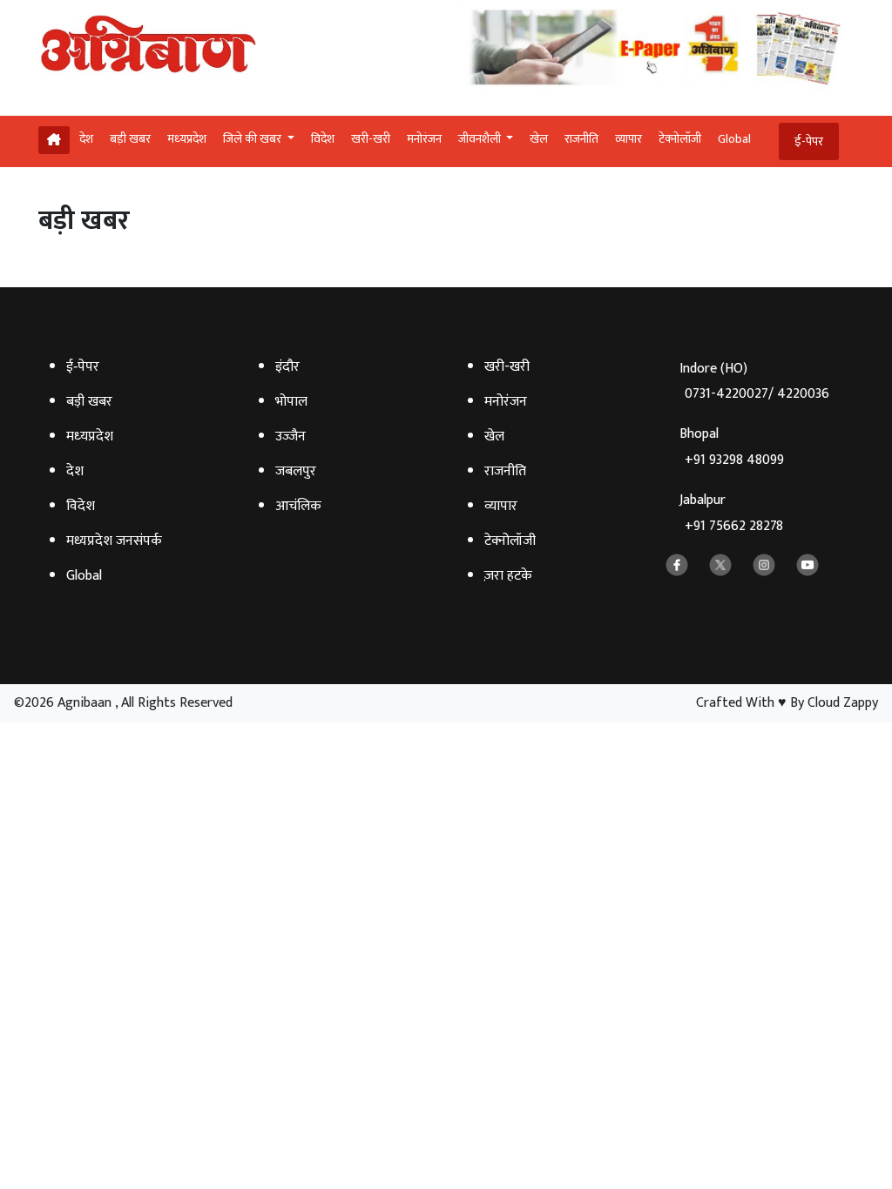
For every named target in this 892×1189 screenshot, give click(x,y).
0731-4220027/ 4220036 (757, 394)
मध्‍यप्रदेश (186, 139)
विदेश (322, 139)
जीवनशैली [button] (480, 139)
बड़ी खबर (130, 139)
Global (734, 139)
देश (86, 139)
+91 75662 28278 (734, 526)
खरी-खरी (370, 139)
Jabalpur (731, 513)
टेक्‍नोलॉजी (680, 139)
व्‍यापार (628, 139)
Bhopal (731, 447)
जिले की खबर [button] (253, 139)
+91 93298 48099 (734, 460)
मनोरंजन (424, 139)
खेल (539, 139)
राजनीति (581, 139)
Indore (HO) (754, 381)
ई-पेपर (808, 141)
